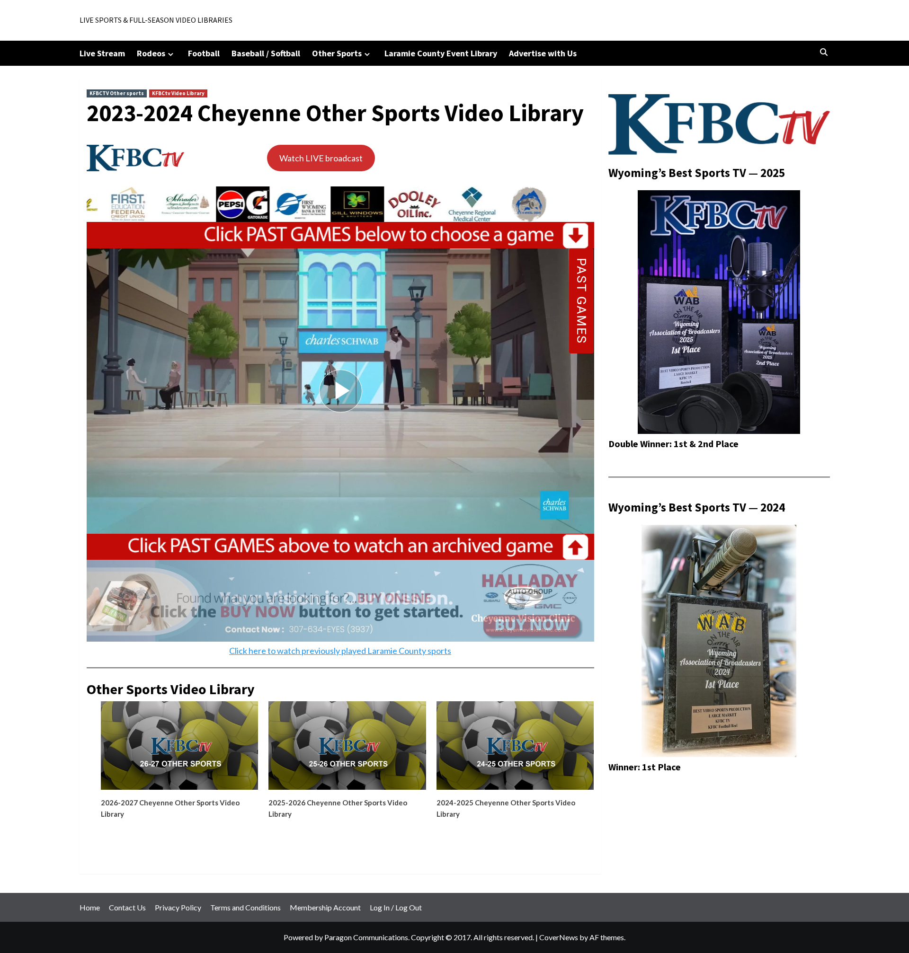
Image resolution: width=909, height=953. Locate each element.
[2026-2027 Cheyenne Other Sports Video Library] (179, 749)
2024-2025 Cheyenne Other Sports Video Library (506, 808)
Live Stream (102, 53)
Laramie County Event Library (440, 53)
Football (204, 53)
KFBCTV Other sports (116, 93)
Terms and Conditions (245, 907)
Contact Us (127, 907)
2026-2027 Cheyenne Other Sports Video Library (170, 808)
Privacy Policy (178, 907)
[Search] (824, 52)
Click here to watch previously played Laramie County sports (340, 650)
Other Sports (337, 53)
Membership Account (325, 907)
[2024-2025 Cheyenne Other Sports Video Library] (515, 749)
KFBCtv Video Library (178, 93)
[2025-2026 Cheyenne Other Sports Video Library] (347, 749)
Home (90, 907)
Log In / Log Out (396, 907)
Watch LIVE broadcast (321, 158)
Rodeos (151, 53)
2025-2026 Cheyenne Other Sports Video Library (337, 808)
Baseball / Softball (266, 53)
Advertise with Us (543, 53)
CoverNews (558, 937)
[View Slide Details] (113, 204)
